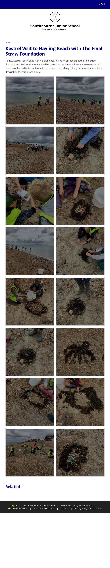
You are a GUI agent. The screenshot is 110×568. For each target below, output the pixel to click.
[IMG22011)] (80, 352)
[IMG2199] (30, 100)
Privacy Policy (80, 508)
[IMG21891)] (80, 301)
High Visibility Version (17, 508)
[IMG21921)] (80, 251)
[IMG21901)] (80, 201)
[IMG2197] (80, 452)
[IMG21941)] (30, 301)
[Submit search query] (36, 4)
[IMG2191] (80, 402)
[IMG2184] (30, 452)
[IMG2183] (30, 150)
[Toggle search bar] (5, 4)
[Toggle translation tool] (13, 4)
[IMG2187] (80, 150)
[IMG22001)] (30, 251)
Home (8, 43)
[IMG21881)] (30, 352)
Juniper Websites (86, 505)
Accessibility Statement (44, 508)
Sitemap (64, 508)
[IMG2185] (30, 402)
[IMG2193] (30, 201)
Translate (24, 4)
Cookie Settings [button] (95, 508)
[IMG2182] (80, 100)
